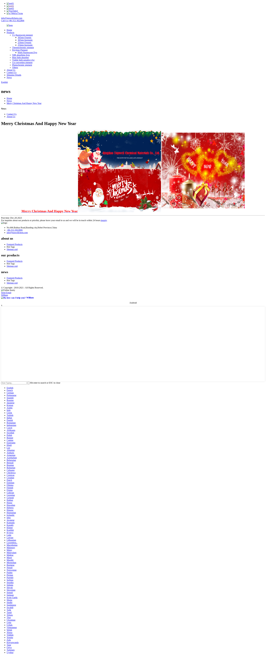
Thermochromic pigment (23, 47)
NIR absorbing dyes (21, 55)
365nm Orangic (24, 37)
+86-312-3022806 (15, 230)
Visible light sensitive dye (23, 60)
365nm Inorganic (25, 40)
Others (15, 67)
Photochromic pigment (22, 65)
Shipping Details (14, 75)
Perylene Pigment (20, 50)
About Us (11, 70)
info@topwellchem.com (11, 18)
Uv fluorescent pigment (22, 35)
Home (9, 30)
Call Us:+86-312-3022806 (12, 20)
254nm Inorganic (25, 45)
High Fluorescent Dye (27, 52)
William (4, 295)
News (9, 77)
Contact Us (11, 72)
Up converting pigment (22, 62)
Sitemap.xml (12, 249)
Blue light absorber (20, 57)
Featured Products (14, 244)
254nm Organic (24, 42)
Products (10, 32)
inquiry (104, 220)
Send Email (6, 292)
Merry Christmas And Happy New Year (24, 103)
